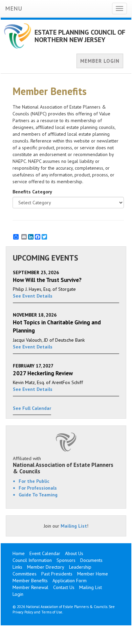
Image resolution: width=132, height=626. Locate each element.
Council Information (32, 560)
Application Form (69, 580)
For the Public (34, 481)
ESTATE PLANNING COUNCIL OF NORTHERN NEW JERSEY (80, 36)
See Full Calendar (32, 408)
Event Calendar (44, 553)
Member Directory (45, 567)
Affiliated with (63, 464)
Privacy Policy (23, 612)
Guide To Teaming (38, 495)
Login (18, 594)
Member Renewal (30, 587)
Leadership (80, 567)
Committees (25, 574)
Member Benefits (30, 580)
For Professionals (38, 488)
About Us (74, 553)
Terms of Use (51, 612)
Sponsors (66, 560)
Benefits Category (32, 192)
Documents (91, 560)
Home (19, 553)
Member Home (92, 574)
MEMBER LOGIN (99, 61)
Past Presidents (56, 574)
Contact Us (63, 587)
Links (17, 567)
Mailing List (74, 526)
